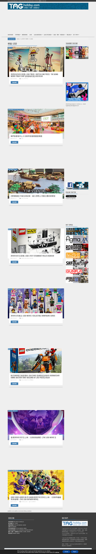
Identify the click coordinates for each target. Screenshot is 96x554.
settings (57, 552)
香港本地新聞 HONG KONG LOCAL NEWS (16, 109)
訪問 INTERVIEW (12, 526)
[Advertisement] (48, 21)
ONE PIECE (26, 78)
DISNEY (22, 258)
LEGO (22, 78)
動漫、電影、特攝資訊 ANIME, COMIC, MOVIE (19, 531)
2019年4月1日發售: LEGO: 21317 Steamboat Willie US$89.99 (32, 255)
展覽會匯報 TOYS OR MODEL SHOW (17, 525)
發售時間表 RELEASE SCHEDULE (16, 521)
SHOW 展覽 (10, 169)
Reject (74, 551)
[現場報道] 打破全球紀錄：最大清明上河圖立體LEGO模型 (33, 196)
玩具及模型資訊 (38, 34)
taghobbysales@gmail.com (72, 105)
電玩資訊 (69, 34)
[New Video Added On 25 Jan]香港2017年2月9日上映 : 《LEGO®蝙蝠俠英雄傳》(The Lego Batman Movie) (36, 498)
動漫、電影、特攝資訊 (59, 34)
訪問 (31, 34)
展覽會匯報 (24, 34)
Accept (66, 551)
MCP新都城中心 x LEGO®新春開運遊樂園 (26, 136)
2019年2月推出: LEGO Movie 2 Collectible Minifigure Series (33, 315)
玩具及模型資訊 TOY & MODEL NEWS (17, 528)
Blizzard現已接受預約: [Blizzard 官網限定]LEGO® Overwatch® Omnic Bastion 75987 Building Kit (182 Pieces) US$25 (35, 376)
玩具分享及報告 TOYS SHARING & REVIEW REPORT (20, 530)
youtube (26, 198)
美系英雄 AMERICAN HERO (18, 470)
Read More (14, 82)
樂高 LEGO (10, 47)
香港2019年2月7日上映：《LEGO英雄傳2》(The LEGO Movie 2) (33, 437)
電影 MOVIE (15, 411)
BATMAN (23, 501)
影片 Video (75, 34)
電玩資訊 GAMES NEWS (14, 533)
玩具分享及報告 (47, 34)
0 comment (33, 501)
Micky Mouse (30, 258)
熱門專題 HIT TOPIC (13, 523)
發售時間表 (10, 34)
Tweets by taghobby (71, 198)
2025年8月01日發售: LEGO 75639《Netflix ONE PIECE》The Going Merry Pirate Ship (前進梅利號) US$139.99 (34, 75)
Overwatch (26, 380)
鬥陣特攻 (31, 380)
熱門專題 (17, 34)
